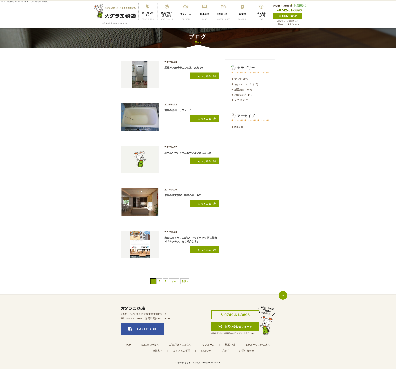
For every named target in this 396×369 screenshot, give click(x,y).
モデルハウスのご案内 (257, 344)
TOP (128, 344)
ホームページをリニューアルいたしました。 (189, 152)
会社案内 (157, 350)
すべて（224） (242, 79)
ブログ (225, 350)
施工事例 (230, 344)
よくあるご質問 (181, 350)
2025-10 (238, 127)
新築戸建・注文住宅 (180, 344)
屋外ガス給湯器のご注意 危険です (184, 67)
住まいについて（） (246, 84)
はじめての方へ (150, 344)
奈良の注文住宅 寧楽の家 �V (182, 195)
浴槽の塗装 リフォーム (178, 110)
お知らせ (206, 350)
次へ (174, 281)
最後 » (184, 281)
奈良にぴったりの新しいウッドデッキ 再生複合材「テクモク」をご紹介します (190, 239)
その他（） (242, 100)
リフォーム (208, 344)
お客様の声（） (243, 94)
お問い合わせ (246, 350)
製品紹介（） (243, 89)
